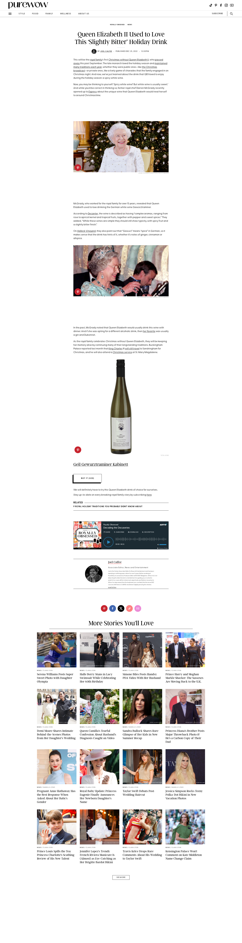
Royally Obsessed (117, 24)
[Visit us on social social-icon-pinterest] (215, 5)
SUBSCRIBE (217, 14)
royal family (96, 60)
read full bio (112, 587)
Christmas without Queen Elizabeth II (129, 60)
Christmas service (122, 352)
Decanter (93, 214)
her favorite (149, 331)
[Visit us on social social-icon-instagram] (226, 5)
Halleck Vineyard (86, 231)
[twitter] (5, 51)
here (149, 495)
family (49, 14)
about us (83, 14)
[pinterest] (5, 36)
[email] (5, 66)
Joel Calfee (106, 51)
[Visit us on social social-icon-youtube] (232, 5)
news (130, 24)
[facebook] (5, 44)
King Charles (115, 349)
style (22, 14)
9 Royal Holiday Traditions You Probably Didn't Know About (108, 507)
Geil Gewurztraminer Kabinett (100, 464)
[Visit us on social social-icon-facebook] (220, 5)
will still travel (132, 349)
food (35, 14)
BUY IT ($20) (87, 478)
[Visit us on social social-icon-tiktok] (210, 5)
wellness (65, 14)
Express (93, 92)
